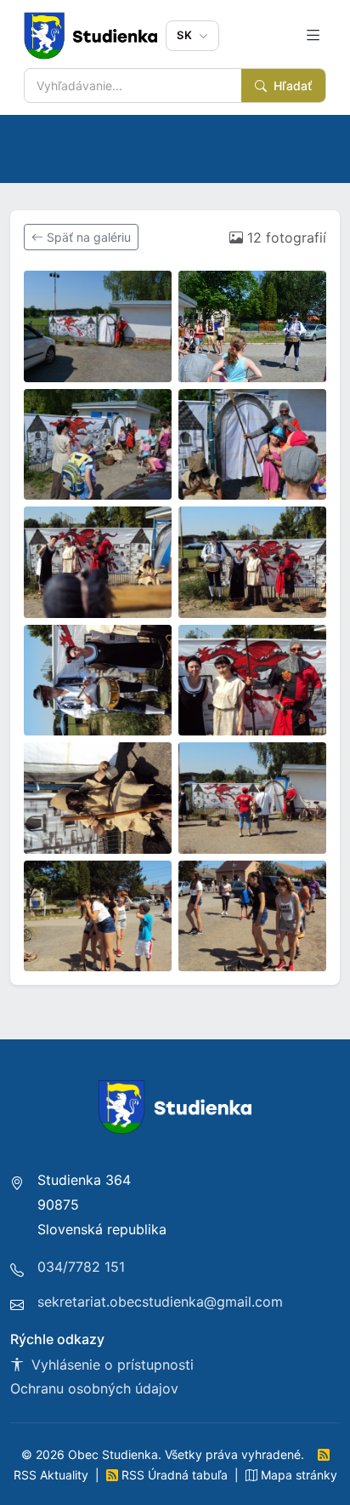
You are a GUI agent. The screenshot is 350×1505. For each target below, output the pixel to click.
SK (186, 35)
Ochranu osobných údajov (94, 1388)
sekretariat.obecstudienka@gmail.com (160, 1301)
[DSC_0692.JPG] (252, 445)
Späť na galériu (87, 237)
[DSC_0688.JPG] (98, 326)
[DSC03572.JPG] (98, 680)
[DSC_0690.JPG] (252, 326)
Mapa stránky (297, 1475)
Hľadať (291, 85)
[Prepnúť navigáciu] (313, 36)
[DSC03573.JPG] (252, 680)
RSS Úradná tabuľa (174, 1475)
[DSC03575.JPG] (252, 798)
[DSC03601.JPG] (252, 916)
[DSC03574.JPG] (98, 798)
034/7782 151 (81, 1266)
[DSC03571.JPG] (252, 562)
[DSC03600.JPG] (98, 916)
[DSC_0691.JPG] (98, 445)
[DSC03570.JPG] (98, 562)
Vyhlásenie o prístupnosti (110, 1364)
